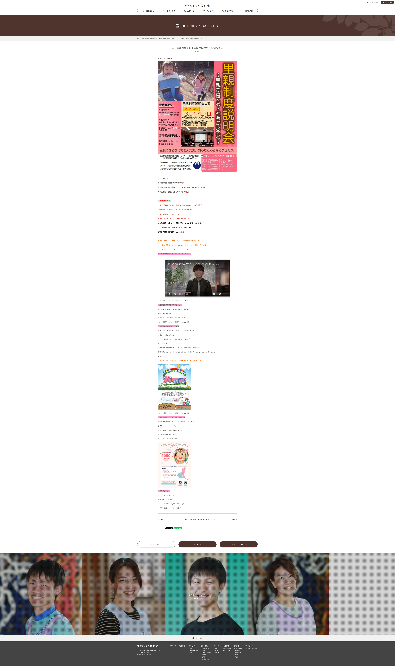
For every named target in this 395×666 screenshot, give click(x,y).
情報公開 (236, 646)
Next (233, 519)
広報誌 (236, 657)
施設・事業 (204, 646)
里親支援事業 (205, 659)
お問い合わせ (388, 2)
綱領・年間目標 (194, 650)
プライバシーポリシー (373, 2)
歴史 (191, 653)
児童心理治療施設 (206, 653)
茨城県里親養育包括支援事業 (149, 38)
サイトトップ (156, 544)
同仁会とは (197, 544)
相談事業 (204, 657)
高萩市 (216, 648)
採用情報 (226, 646)
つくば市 (217, 653)
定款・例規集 (238, 648)
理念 (191, 648)
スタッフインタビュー (238, 544)
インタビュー (227, 650)
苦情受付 (237, 655)
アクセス (216, 646)
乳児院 (203, 650)
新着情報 (182, 646)
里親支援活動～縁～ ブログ (166, 38)
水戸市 (216, 650)
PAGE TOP (199, 638)
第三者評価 (238, 653)
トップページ (171, 646)
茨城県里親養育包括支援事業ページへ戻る (197, 519)
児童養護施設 (205, 648)
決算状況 (237, 650)
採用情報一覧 (227, 648)
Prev (161, 519)
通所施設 (204, 655)
